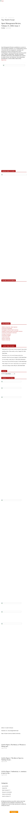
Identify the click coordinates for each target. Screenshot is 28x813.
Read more (3, 60)
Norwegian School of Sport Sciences (10, 330)
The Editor (3, 28)
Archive (3, 373)
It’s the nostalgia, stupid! (7, 359)
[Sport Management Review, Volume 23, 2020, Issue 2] (14, 38)
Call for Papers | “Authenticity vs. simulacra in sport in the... (13, 772)
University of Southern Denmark (9, 332)
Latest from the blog (8, 346)
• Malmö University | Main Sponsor (9, 327)
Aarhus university (6, 338)
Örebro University (6, 339)
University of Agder (6, 335)
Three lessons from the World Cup (8, 361)
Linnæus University (6, 334)
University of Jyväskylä (7, 328)
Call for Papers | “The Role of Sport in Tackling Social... (12, 759)
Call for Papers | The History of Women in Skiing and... (13, 745)
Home (2, 17)
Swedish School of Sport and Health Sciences (12, 331)
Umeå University (5, 337)
